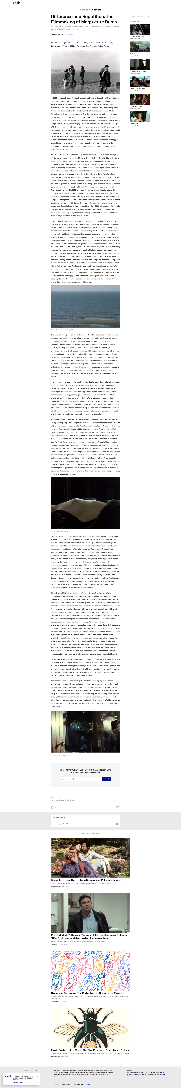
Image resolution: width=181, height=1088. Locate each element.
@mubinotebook (32, 1071)
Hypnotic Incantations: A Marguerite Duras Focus (83, 43)
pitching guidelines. (133, 1074)
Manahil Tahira (55, 886)
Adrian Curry (55, 1056)
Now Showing (69, 800)
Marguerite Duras (57, 800)
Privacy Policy (66, 1084)
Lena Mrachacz (55, 1001)
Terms (56, 1084)
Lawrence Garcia (57, 34)
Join (107, 779)
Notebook (54, 944)
